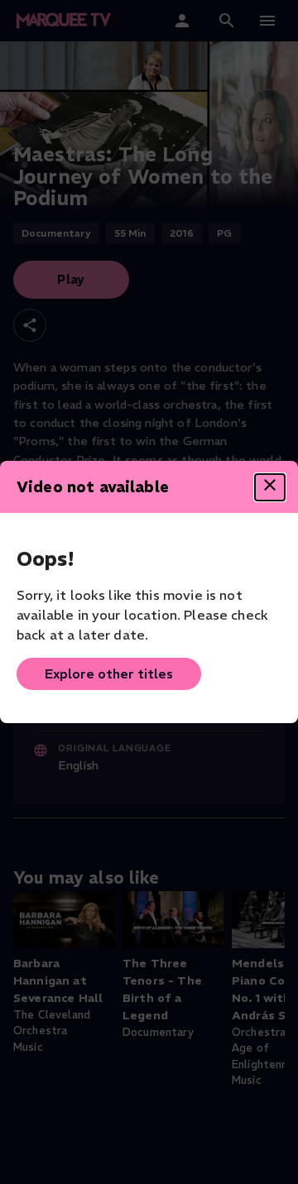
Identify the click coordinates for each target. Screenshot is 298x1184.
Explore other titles (109, 673)
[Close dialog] (270, 487)
